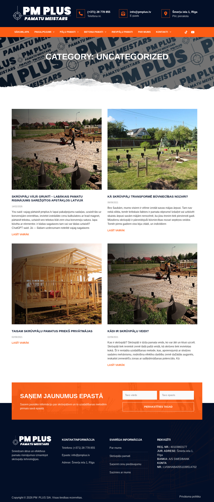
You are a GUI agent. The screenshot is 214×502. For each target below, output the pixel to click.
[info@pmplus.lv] (123, 13)
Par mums (144, 32)
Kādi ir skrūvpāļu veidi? (128, 331)
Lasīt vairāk (20, 234)
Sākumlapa (21, 32)
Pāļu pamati (68, 32)
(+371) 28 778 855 (98, 12)
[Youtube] (193, 32)
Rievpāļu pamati (122, 32)
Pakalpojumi (42, 32)
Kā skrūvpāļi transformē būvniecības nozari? (148, 196)
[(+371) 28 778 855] (81, 13)
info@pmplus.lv (140, 12)
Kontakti (162, 32)
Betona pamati (93, 32)
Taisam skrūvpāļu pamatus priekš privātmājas (52, 331)
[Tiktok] (186, 32)
